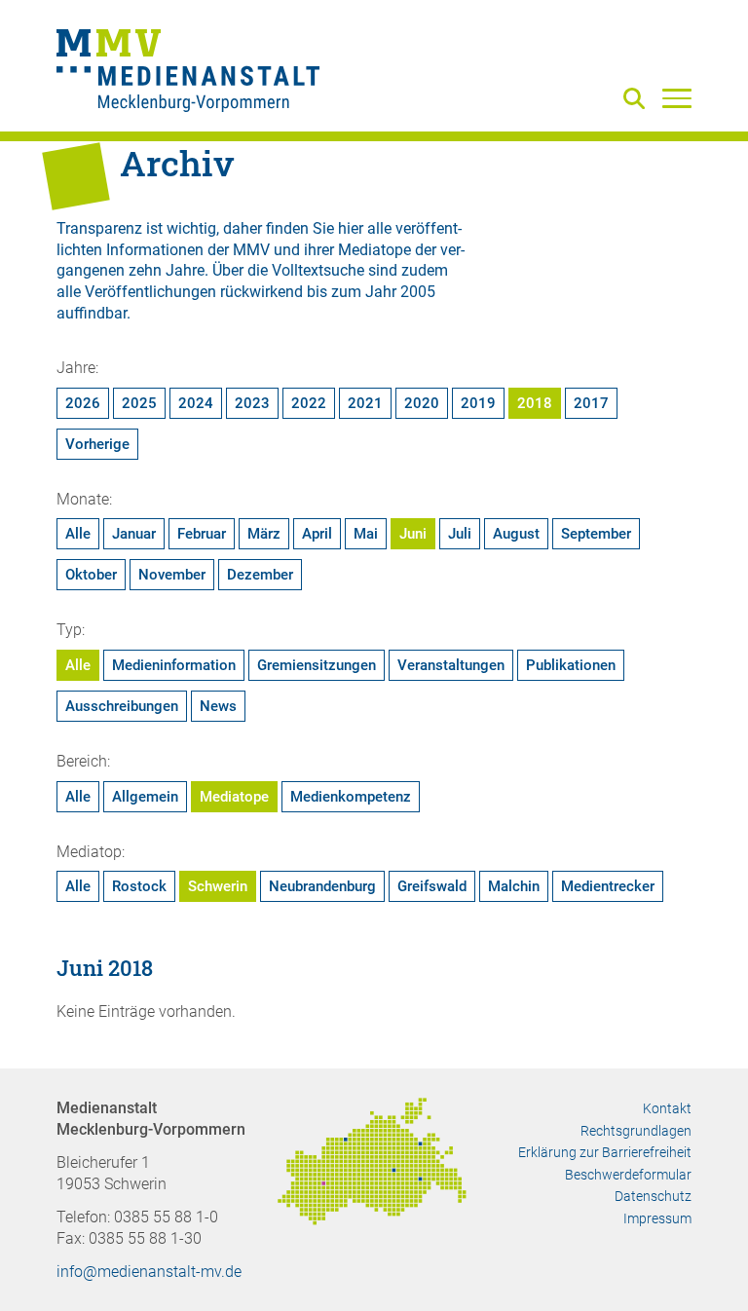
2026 (82, 403)
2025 (139, 403)
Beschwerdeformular (628, 1174)
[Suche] (638, 100)
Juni (413, 534)
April (317, 534)
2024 (195, 403)
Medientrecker (607, 886)
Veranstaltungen (451, 665)
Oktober (91, 574)
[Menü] (677, 97)
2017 (591, 403)
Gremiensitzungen (316, 665)
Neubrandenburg (322, 886)
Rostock (139, 886)
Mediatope (234, 796)
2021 (365, 403)
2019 (478, 403)
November (172, 574)
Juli (459, 534)
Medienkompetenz (350, 796)
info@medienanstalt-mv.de (149, 1271)
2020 (421, 403)
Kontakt (667, 1108)
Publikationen (571, 665)
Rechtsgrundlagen (636, 1131)
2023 (252, 403)
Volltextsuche (318, 270)
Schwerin (217, 886)
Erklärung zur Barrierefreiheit (605, 1152)
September (596, 534)
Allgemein (145, 796)
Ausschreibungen (121, 706)
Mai (366, 534)
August (516, 534)
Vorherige (97, 444)
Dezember (260, 574)
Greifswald (432, 886)
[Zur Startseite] (187, 73)
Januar (134, 534)
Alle (78, 534)
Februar (201, 534)
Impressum (657, 1218)
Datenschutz (653, 1196)
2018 (534, 403)
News (218, 706)
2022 (308, 403)
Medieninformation (174, 665)
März (263, 534)
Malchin (514, 886)
